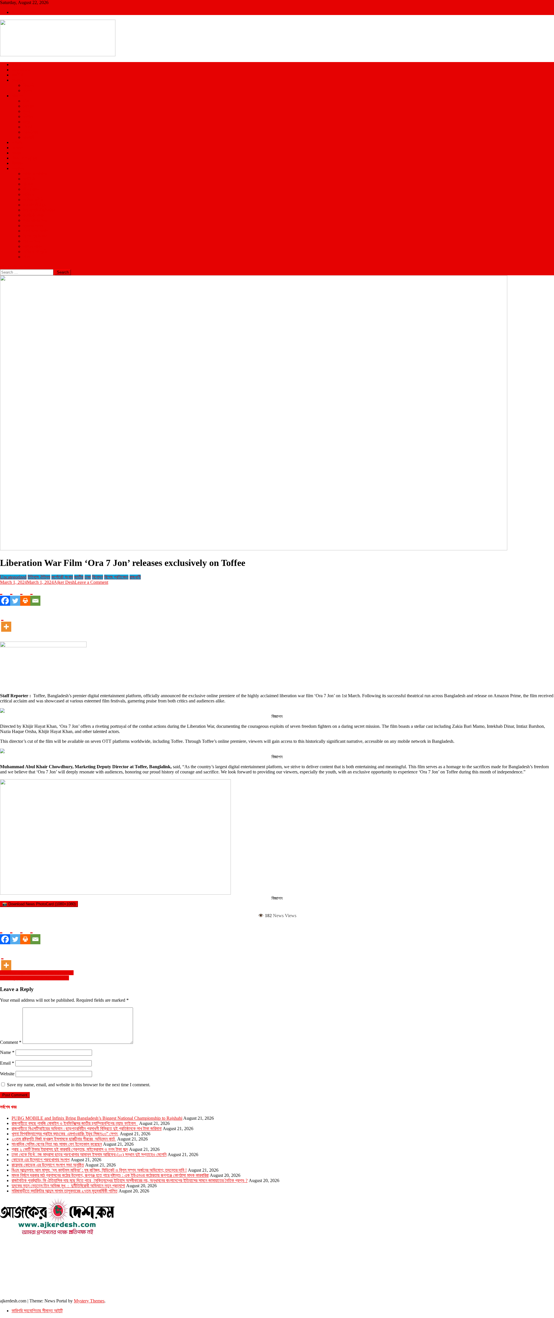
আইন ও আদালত (35, 173)
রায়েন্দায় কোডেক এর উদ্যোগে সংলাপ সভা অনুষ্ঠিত (48, 1164)
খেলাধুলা (17, 80)
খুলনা (26, 111)
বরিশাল (28, 116)
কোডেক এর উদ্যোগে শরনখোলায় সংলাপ (41, 1159)
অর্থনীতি (29, 178)
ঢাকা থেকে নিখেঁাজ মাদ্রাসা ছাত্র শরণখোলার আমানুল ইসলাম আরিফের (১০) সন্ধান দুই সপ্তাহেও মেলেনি (89, 1154)
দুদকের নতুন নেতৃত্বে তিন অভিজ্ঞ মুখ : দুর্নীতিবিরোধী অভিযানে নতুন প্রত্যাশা (68, 1185)
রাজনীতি (17, 74)
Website (7, 1073)
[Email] (35, 595)
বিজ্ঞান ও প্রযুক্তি (24, 158)
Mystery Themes (89, 1300)
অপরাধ (17, 142)
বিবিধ (26, 256)
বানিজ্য (28, 184)
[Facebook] (5, 595)
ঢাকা (26, 100)
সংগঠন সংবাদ (32, 246)
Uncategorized (13, 577)
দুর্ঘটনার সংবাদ (33, 225)
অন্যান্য (18, 168)
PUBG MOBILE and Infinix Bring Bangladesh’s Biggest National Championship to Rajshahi (97, 1118)
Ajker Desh (64, 582)
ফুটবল (27, 90)
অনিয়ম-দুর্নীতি (33, 199)
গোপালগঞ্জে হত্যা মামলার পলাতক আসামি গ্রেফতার (37, 972)
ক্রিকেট (28, 85)
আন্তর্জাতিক (21, 69)
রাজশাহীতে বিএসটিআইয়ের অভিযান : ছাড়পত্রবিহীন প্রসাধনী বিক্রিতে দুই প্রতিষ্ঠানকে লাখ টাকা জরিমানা (87, 1128)
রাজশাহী (29, 137)
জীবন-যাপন (31, 189)
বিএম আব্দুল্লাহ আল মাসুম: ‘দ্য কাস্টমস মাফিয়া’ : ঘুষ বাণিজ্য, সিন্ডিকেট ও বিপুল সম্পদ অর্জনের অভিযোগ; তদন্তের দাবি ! (99, 1170)
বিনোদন (17, 147)
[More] (6, 621)
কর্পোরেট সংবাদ (34, 215)
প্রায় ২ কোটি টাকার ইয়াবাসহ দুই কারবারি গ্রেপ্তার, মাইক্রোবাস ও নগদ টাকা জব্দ (70, 1149)
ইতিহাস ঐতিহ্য (34, 204)
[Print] (25, 595)
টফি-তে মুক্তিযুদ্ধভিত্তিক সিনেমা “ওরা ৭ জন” (34, 977)
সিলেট (27, 126)
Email (7, 1063)
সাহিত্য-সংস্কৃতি (35, 251)
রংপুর (26, 121)
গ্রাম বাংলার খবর (35, 220)
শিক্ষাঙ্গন (17, 163)
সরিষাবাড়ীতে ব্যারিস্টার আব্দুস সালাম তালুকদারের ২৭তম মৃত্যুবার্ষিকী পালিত (64, 1190)
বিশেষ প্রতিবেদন (35, 235)
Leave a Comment (91, 582)
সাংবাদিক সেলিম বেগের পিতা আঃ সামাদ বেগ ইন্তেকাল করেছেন (57, 1144)
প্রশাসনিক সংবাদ (35, 230)
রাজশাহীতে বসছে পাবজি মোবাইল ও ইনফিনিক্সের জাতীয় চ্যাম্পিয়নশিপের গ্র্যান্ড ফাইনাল (75, 1123)
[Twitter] (15, 595)
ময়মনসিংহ (30, 132)
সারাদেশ (17, 95)
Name (7, 1052)
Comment (10, 1042)
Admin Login (24, 12)
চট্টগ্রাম (28, 106)
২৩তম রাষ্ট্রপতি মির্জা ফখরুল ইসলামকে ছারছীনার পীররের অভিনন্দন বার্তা (64, 1138)
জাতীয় (16, 64)
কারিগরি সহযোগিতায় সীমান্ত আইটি (37, 1310)
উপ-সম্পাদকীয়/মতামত (39, 209)
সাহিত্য (28, 194)
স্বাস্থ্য (16, 152)
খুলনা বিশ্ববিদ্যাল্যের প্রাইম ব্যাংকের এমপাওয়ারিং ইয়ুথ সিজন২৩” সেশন (65, 1133)
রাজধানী (135, 577)
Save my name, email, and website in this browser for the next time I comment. (78, 1084)
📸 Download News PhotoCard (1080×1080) (39, 904)
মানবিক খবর (31, 241)
